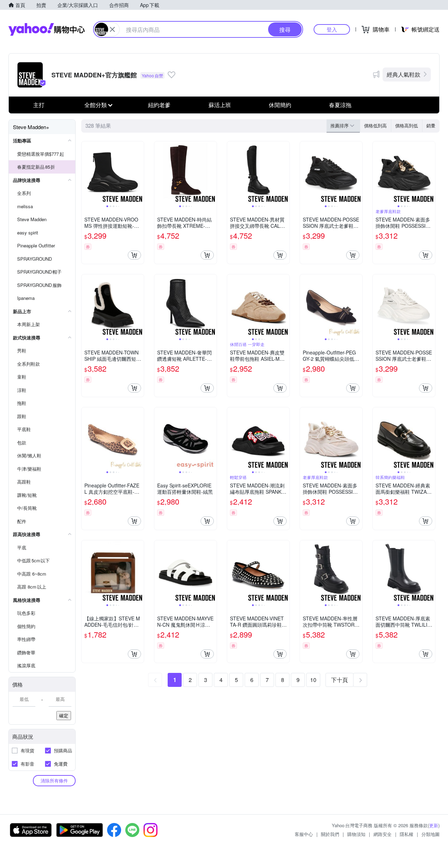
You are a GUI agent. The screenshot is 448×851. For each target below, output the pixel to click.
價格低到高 (375, 125)
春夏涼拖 (340, 105)
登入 (332, 29)
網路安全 (382, 834)
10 (313, 680)
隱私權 (406, 834)
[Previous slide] (86, 172)
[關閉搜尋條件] (112, 29)
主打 (38, 105)
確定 (63, 715)
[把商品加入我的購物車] (134, 255)
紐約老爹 (159, 105)
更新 (433, 825)
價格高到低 (406, 125)
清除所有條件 (54, 780)
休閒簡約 (280, 105)
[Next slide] (139, 172)
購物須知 (356, 834)
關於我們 (330, 834)
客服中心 (304, 834)
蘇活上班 (220, 105)
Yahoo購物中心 (46, 29)
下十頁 (339, 680)
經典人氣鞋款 (403, 74)
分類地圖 (430, 834)
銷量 (430, 125)
